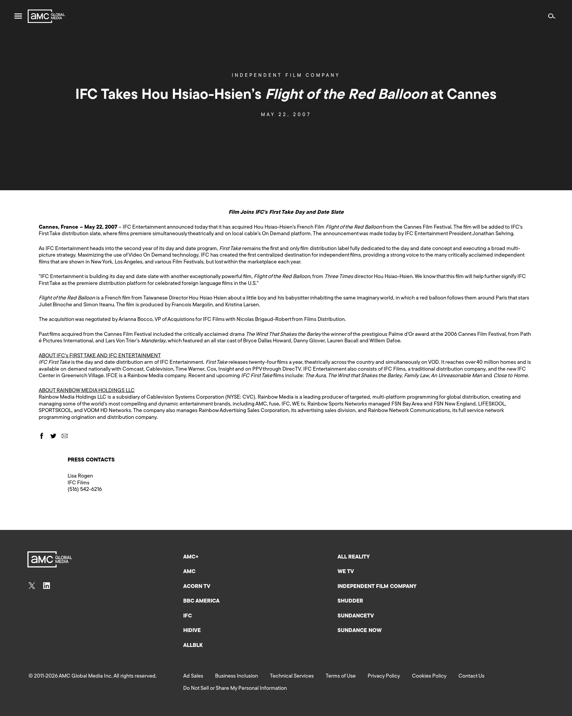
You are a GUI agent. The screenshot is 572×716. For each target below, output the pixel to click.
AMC (189, 572)
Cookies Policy (429, 676)
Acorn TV (196, 586)
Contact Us (471, 676)
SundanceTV (356, 616)
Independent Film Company (286, 75)
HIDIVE (192, 631)
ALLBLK (193, 645)
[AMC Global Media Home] (46, 16)
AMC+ (191, 557)
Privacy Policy (384, 676)
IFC (187, 616)
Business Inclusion (236, 676)
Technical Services (292, 676)
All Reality (354, 557)
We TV (346, 572)
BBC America (201, 601)
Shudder (350, 601)
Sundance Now (360, 631)
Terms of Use (341, 676)
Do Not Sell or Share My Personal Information (235, 688)
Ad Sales (193, 676)
